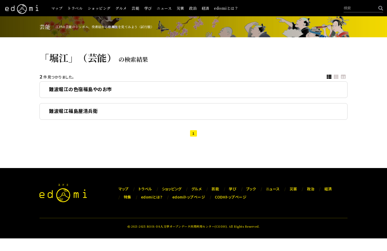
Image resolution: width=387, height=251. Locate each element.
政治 (193, 8)
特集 (127, 197)
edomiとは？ (226, 8)
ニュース (164, 8)
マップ (57, 8)
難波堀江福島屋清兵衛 (73, 110)
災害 (180, 8)
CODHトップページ (230, 197)
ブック (251, 188)
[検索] (379, 8)
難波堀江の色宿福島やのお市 (80, 89)
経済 (205, 8)
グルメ (121, 8)
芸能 (135, 8)
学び (148, 8)
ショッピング (99, 8)
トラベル (75, 8)
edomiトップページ (188, 197)
